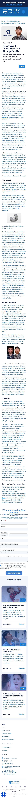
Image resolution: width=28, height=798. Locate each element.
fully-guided (14, 189)
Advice (22, 66)
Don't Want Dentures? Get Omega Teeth (13, 23)
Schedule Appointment (14, 5)
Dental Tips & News (13, 21)
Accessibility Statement (8, 739)
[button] (23, 12)
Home (3, 21)
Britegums (5, 750)
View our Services (6, 733)
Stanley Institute (6, 747)
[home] (12, 12)
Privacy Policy (5, 736)
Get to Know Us (6, 730)
